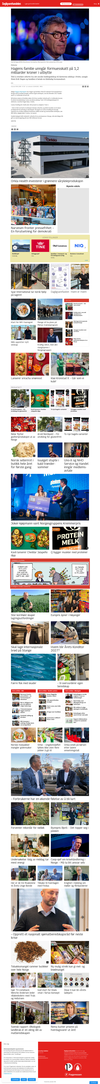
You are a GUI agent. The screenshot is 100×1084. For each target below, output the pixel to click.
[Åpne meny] (96, 4)
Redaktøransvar (41, 1056)
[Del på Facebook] (83, 86)
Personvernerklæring (43, 1058)
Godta (23, 1079)
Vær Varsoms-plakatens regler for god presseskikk (75, 1052)
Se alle (86, 260)
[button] (15, 248)
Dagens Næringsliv (20, 92)
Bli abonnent (66, 4)
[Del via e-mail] (88, 86)
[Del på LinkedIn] (85, 86)
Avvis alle (31, 1079)
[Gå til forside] (11, 4)
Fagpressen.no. (8, 1073)
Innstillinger (93, 1082)
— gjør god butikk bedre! (31, 4)
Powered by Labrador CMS (50, 1082)
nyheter (14, 126)
